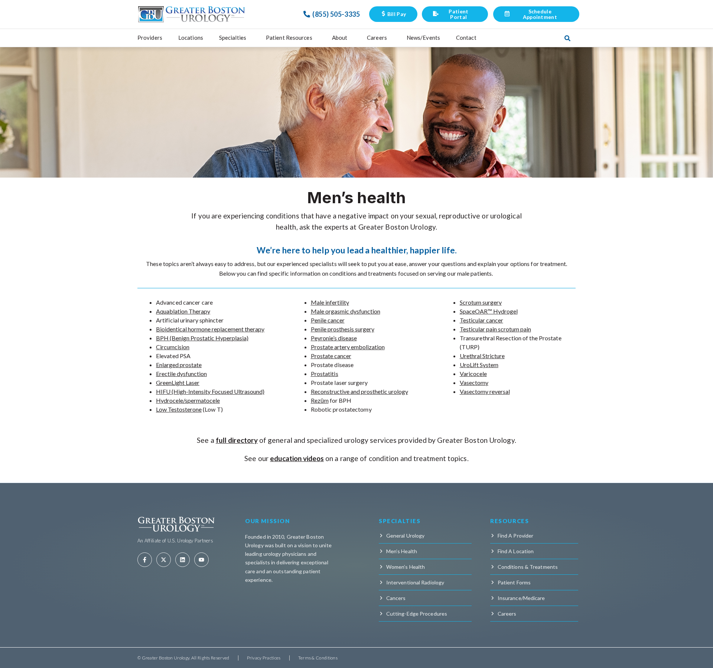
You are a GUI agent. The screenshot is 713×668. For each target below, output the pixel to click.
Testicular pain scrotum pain (495, 329)
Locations (190, 37)
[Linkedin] (182, 559)
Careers (377, 37)
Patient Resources (289, 37)
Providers (149, 37)
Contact (466, 37)
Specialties (232, 37)
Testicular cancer (481, 320)
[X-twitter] (163, 559)
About (340, 37)
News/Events (423, 37)
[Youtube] (201, 559)
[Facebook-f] (144, 559)
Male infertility (330, 302)
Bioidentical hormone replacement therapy (210, 329)
